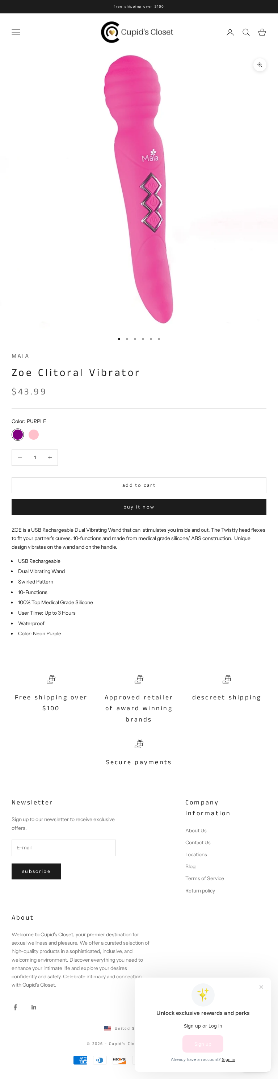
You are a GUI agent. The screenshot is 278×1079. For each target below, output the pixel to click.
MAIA (21, 356)
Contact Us (198, 842)
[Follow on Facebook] (15, 1007)
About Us (196, 830)
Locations (196, 854)
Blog (190, 866)
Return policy (200, 890)
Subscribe (36, 871)
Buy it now (139, 507)
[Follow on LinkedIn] (34, 1007)
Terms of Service (204, 878)
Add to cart (139, 485)
